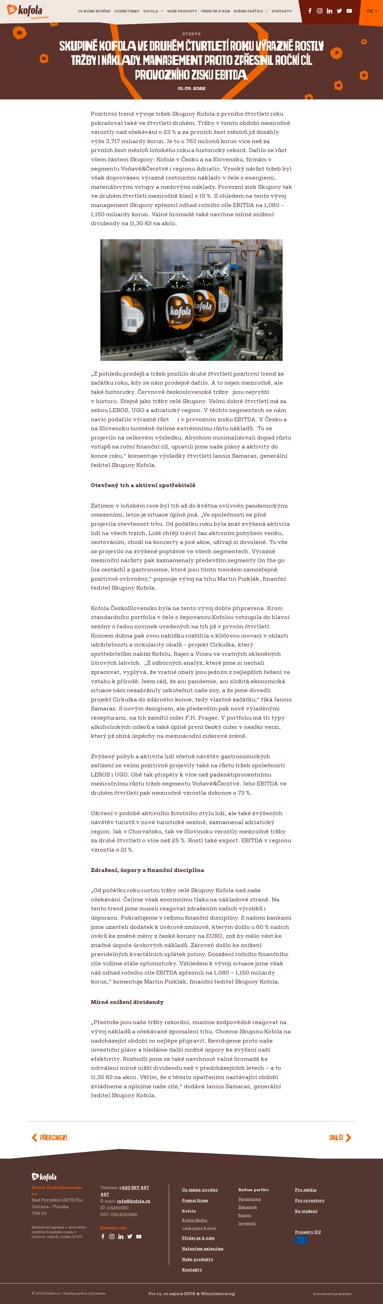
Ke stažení (306, 1210)
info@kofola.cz (133, 1201)
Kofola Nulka (194, 1220)
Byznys (192, 34)
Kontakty (282, 11)
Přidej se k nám (198, 1237)
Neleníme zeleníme (202, 1248)
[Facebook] (102, 1237)
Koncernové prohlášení (332, 1294)
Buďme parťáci (248, 11)
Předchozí (53, 1138)
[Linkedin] (120, 1237)
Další (336, 1138)
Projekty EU (308, 1231)
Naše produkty (182, 11)
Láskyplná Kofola (199, 1228)
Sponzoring (249, 1199)
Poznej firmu (126, 11)
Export (244, 1215)
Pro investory (310, 1200)
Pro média (305, 1189)
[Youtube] (138, 1237)
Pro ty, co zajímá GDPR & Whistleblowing (192, 1293)
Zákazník (247, 1207)
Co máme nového (94, 11)
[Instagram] (111, 1237)
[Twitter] (129, 1237)
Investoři (247, 1223)
